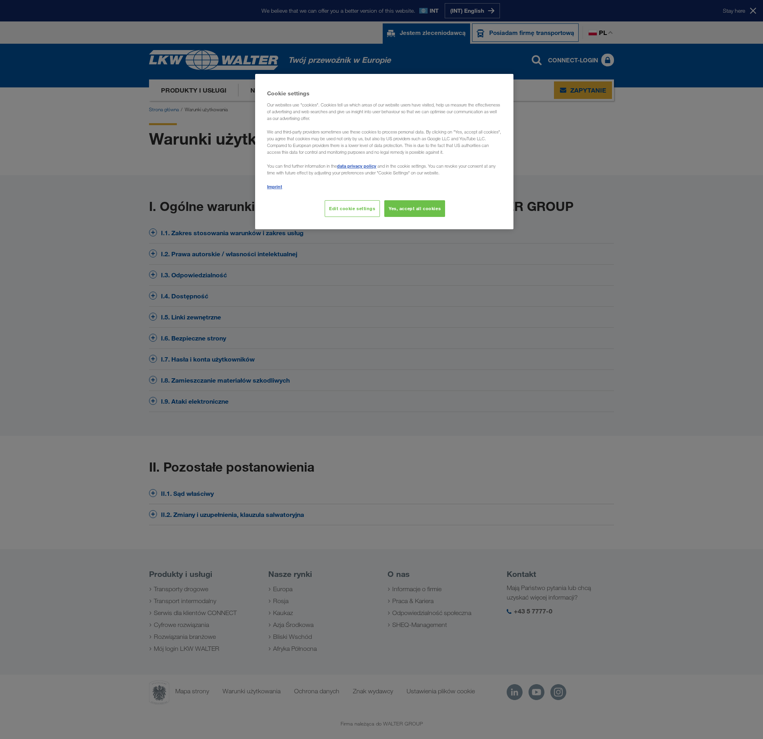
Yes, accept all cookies (415, 208)
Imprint (274, 187)
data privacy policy (356, 166)
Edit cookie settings (352, 208)
